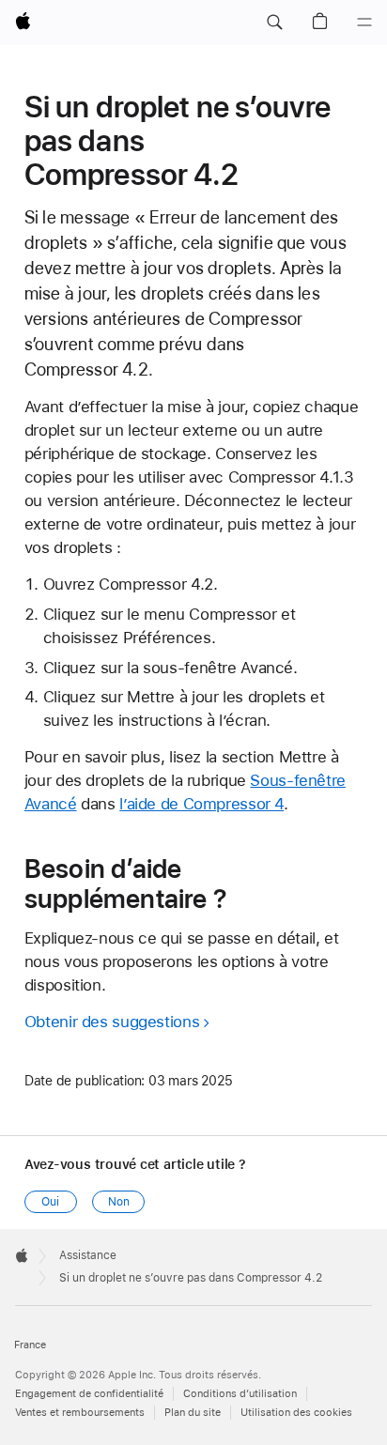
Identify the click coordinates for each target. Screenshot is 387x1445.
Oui (50, 1201)
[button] (274, 22)
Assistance (87, 1255)
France (30, 1345)
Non (119, 1201)
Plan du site (192, 1413)
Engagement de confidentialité (89, 1394)
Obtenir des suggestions (111, 1021)
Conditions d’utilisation (240, 1394)
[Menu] (364, 22)
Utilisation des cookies (296, 1413)
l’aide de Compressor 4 (201, 803)
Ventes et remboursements (80, 1413)
